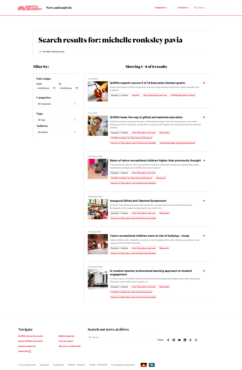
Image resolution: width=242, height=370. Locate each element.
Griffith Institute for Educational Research (131, 138)
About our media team (70, 346)
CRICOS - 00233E (76, 365)
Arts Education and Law (155, 95)
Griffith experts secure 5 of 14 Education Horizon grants (147, 83)
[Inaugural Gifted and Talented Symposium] (98, 209)
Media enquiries (67, 336)
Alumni (135, 95)
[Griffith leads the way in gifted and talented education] (98, 126)
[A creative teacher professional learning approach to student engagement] (98, 279)
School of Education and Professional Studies (133, 143)
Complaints (58, 365)
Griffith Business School (183, 95)
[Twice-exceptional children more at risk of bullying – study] (98, 244)
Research (161, 178)
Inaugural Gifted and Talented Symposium (138, 200)
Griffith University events (30, 336)
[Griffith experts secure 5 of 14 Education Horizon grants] (98, 91)
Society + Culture (119, 95)
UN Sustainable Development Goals (177, 143)
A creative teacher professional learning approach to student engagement (151, 272)
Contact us (183, 7)
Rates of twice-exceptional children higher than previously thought (155, 160)
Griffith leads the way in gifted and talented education (146, 117)
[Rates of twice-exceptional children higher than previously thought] (98, 169)
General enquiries (27, 346)
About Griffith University (30, 341)
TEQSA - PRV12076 (98, 365)
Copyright (44, 365)
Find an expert (66, 341)
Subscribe (23, 351)
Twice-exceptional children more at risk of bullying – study (149, 235)
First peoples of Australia (123, 365)
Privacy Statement (27, 365)
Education (165, 133)
